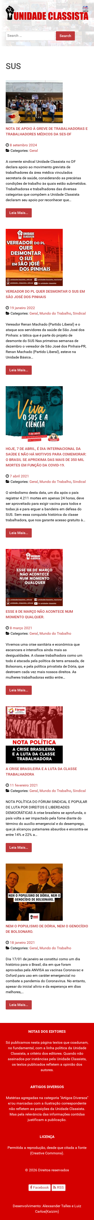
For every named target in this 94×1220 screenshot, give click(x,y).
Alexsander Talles (56, 1206)
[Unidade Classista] (47, 12)
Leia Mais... (18, 213)
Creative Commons (46, 1153)
